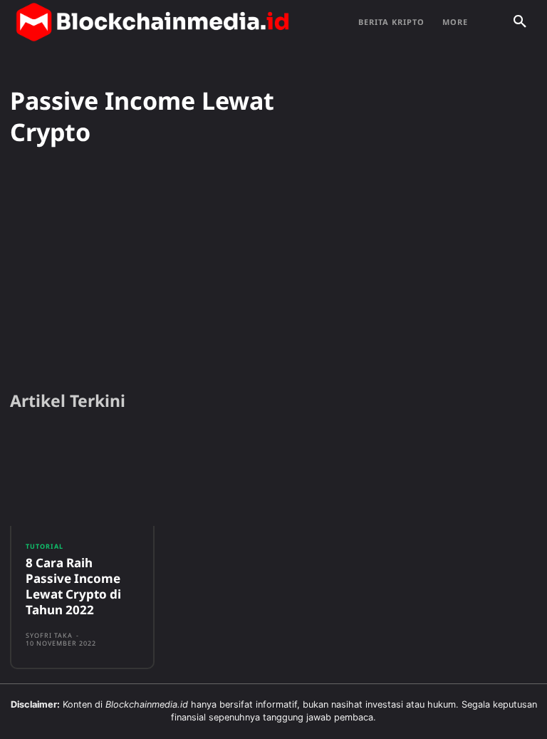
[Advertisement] (273, 269)
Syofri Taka (49, 635)
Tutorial (44, 546)
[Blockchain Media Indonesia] (152, 22)
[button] (520, 22)
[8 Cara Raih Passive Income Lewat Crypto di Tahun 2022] (82, 478)
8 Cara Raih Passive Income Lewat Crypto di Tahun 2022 (73, 586)
